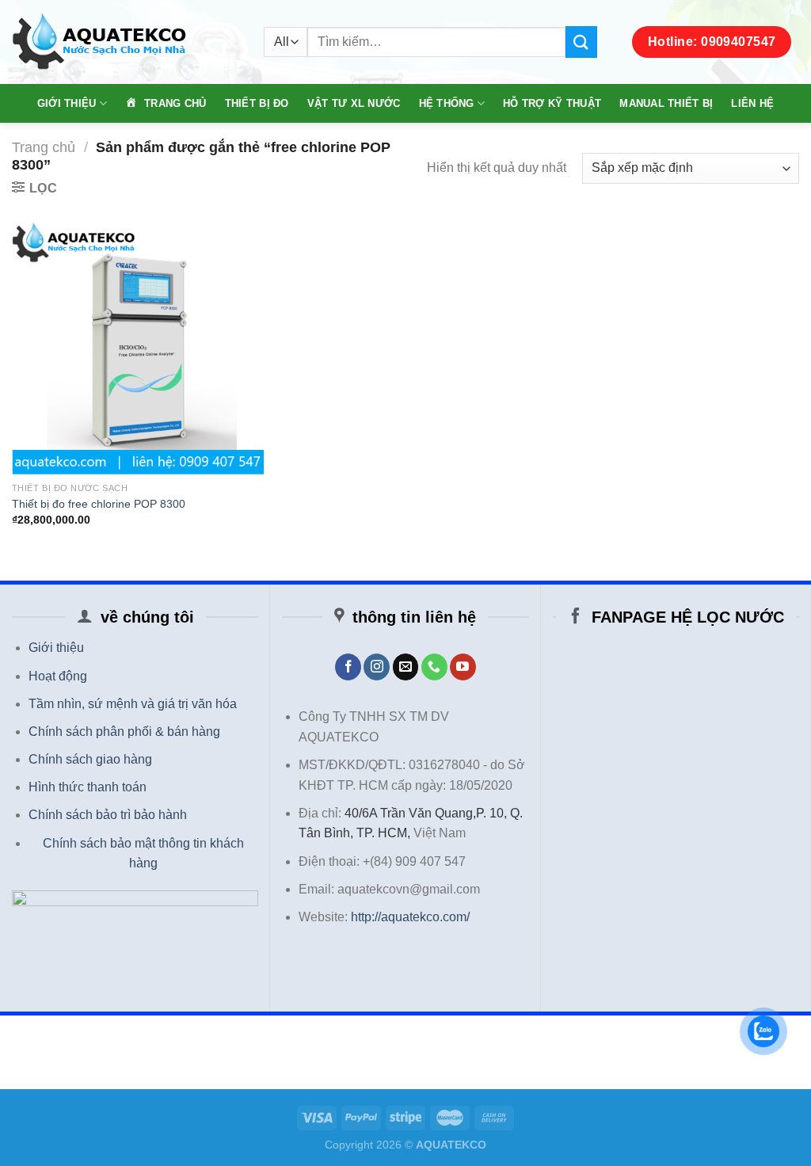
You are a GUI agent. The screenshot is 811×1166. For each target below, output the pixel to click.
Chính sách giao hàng (90, 759)
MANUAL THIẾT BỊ (666, 103)
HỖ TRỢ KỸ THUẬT (552, 103)
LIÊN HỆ (752, 103)
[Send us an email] (406, 666)
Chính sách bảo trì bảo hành (108, 814)
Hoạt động (58, 676)
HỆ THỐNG (446, 103)
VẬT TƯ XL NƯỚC (354, 103)
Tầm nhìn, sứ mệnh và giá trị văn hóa (133, 704)
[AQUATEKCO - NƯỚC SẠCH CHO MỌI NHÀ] (126, 42)
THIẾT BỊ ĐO (257, 103)
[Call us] (434, 666)
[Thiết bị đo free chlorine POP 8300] (138, 348)
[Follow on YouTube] (463, 666)
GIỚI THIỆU (67, 103)
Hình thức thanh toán (88, 787)
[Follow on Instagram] (377, 666)
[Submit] (581, 41)
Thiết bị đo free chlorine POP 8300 (98, 503)
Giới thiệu (56, 647)
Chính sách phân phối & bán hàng (124, 731)
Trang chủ (43, 147)
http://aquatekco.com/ (410, 917)
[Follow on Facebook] (348, 666)
